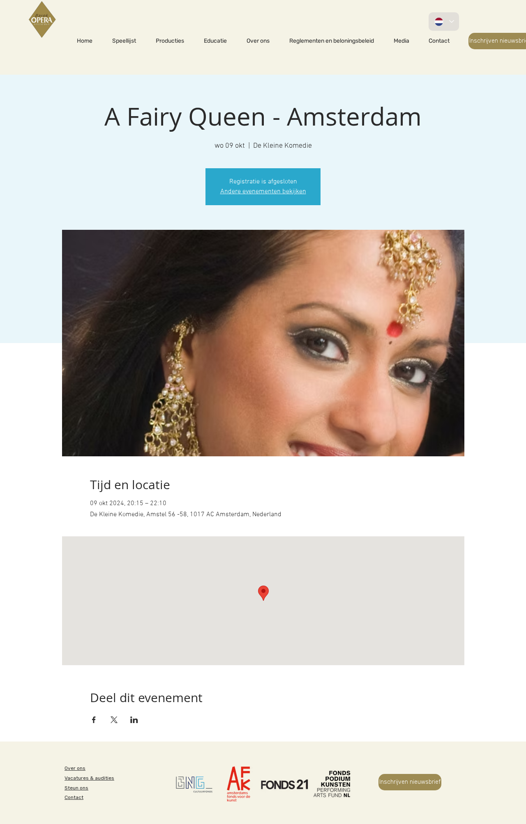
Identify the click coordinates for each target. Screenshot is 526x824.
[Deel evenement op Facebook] (94, 719)
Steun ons (76, 788)
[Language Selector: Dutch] (444, 21)
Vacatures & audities (89, 778)
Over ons (75, 768)
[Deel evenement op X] (114, 719)
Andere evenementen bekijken (263, 192)
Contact (74, 797)
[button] (170, 41)
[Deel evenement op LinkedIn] (134, 719)
